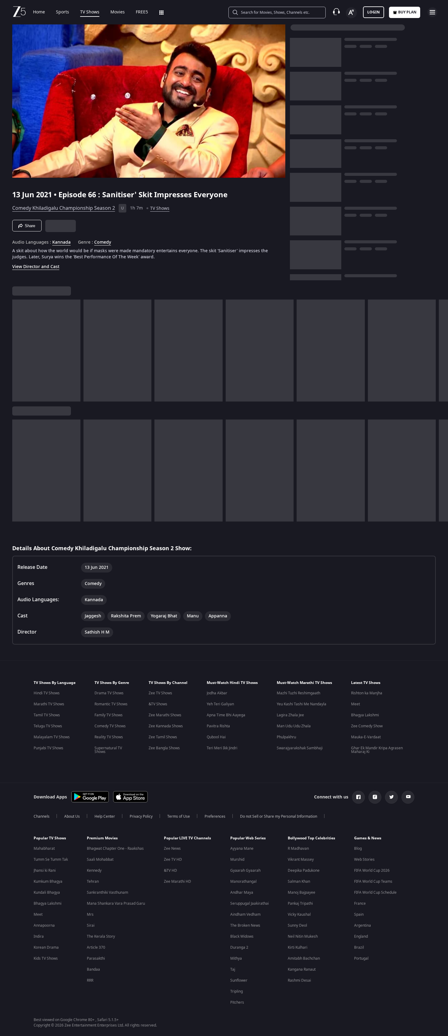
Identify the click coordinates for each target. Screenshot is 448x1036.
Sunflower (238, 980)
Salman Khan (299, 881)
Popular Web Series (248, 838)
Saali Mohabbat (100, 859)
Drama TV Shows (109, 693)
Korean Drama (46, 947)
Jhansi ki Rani (45, 870)
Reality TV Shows (108, 737)
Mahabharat (44, 848)
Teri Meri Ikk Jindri (222, 748)
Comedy (102, 242)
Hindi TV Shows (47, 693)
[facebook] (358, 797)
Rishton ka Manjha (366, 693)
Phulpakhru (286, 737)
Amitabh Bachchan (304, 958)
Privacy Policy (141, 816)
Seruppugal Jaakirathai (249, 903)
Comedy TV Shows (110, 726)
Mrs (90, 914)
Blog (358, 848)
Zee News (172, 848)
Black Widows (242, 936)
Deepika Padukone (304, 870)
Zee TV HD (173, 859)
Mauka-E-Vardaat (366, 737)
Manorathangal (243, 881)
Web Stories (364, 859)
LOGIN (373, 12)
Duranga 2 (239, 947)
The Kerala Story (101, 936)
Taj (232, 969)
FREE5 (142, 12)
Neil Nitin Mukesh (303, 936)
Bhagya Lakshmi (365, 715)
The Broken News (245, 925)
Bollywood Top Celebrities (311, 838)
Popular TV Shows (50, 838)
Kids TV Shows (46, 958)
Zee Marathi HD (177, 881)
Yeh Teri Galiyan (220, 704)
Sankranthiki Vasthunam (107, 892)
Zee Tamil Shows (163, 737)
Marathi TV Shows (49, 704)
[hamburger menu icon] (432, 12)
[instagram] (374, 797)
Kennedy (94, 870)
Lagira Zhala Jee (290, 715)
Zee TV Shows (160, 693)
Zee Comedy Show (367, 726)
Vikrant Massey (301, 859)
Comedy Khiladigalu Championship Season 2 (63, 208)
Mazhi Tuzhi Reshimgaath (298, 693)
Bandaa (93, 969)
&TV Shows (158, 704)
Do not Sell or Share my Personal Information (278, 816)
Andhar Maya (241, 892)
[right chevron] (441, 351)
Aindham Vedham (245, 914)
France (360, 903)
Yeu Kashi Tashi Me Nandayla (301, 704)
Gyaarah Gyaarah (245, 870)
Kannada (61, 242)
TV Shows (89, 12)
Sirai (90, 925)
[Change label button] (351, 12)
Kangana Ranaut (302, 969)
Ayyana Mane (242, 848)
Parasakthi (96, 958)
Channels (42, 816)
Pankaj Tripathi (300, 903)
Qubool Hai (216, 737)
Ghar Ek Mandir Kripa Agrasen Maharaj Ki (377, 749)
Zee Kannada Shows (166, 726)
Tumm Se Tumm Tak (51, 859)
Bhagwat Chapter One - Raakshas (115, 848)
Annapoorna (44, 925)
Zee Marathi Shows (165, 715)
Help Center (104, 816)
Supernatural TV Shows (108, 749)
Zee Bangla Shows (164, 748)
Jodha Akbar (217, 693)
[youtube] (408, 797)
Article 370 (96, 947)
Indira (39, 936)
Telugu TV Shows (48, 726)
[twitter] (391, 797)
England (361, 936)
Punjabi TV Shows (48, 748)
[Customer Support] (336, 12)
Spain (359, 914)
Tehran (93, 881)
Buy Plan (407, 12)
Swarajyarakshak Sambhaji (300, 748)
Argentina (362, 925)
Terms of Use (178, 816)
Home (39, 12)
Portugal (361, 958)
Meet (355, 704)
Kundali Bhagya (47, 892)
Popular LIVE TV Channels (187, 838)
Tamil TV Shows (47, 715)
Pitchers (237, 1002)
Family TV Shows (108, 715)
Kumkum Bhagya (48, 881)
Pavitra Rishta (218, 726)
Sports (62, 12)
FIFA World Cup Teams (373, 881)
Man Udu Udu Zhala (294, 726)
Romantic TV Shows (111, 704)
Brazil (359, 947)
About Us (72, 816)
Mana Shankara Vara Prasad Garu (116, 903)
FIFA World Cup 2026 (372, 870)
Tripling (236, 991)
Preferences (215, 816)
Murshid (237, 859)
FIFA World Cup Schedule (375, 892)
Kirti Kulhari (297, 947)
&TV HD (170, 870)
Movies (117, 12)
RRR (90, 980)
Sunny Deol (297, 925)
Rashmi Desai (299, 980)
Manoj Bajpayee (301, 892)
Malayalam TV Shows (52, 737)
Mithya (236, 958)
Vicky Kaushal (299, 914)
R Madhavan (298, 848)
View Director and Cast (35, 267)
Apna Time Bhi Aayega (226, 715)
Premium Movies (102, 838)
